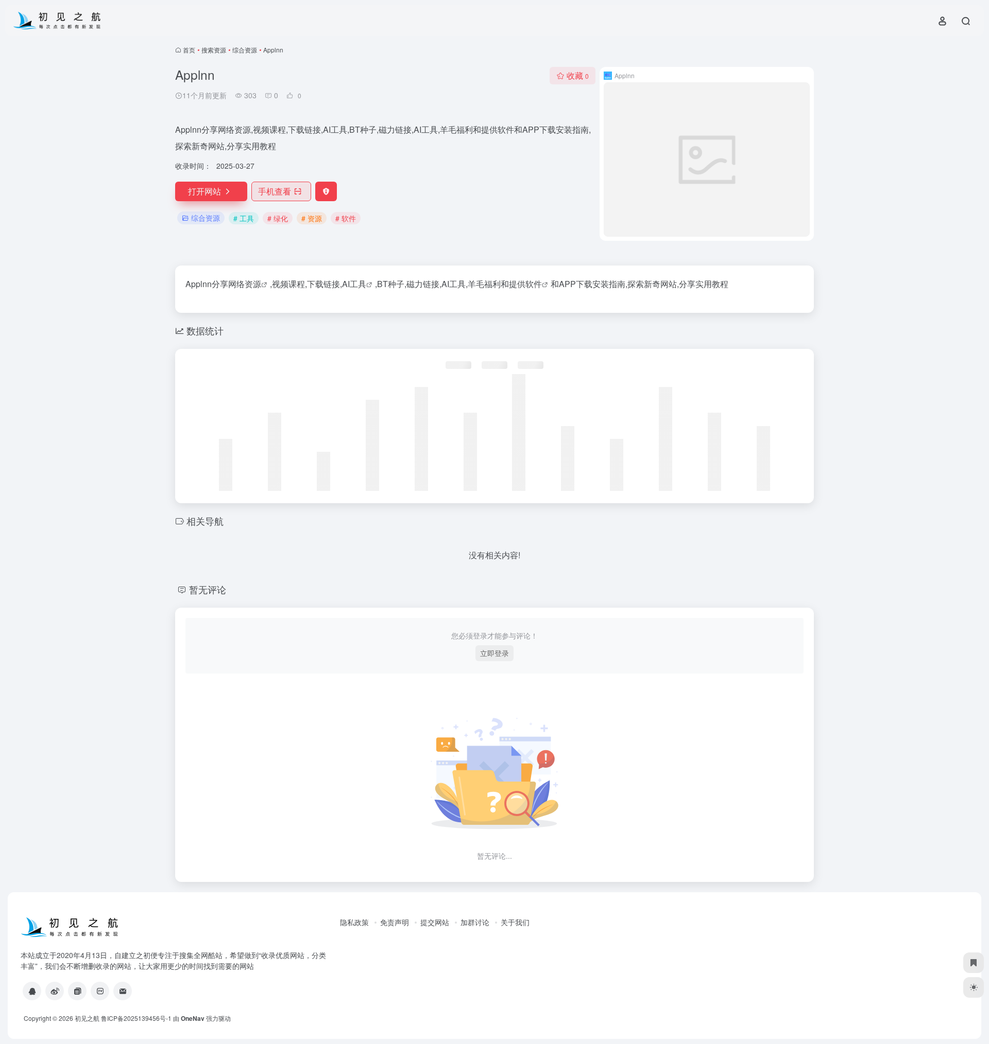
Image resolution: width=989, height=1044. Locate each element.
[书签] (973, 962)
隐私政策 (354, 922)
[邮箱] (122, 991)
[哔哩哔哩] (100, 991)
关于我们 (515, 922)
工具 (358, 284)
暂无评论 (207, 589)
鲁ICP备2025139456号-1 (136, 1018)
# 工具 (243, 218)
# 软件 (345, 218)
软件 (533, 284)
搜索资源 (213, 49)
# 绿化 (277, 218)
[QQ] (32, 991)
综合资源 (244, 49)
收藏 (578, 75)
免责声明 (394, 922)
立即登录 (494, 653)
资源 (253, 284)
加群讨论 (475, 922)
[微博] (54, 991)
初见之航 (87, 1018)
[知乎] (77, 991)
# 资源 (311, 218)
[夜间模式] (973, 987)
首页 (189, 49)
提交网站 (434, 922)
